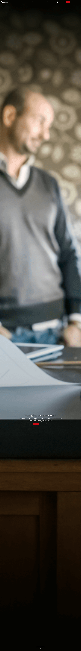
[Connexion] (76, 2)
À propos (34, 2)
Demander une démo (52, 1)
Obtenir (67, 1)
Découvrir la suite (40, 646)
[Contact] (73, 2)
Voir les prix (61, 1)
